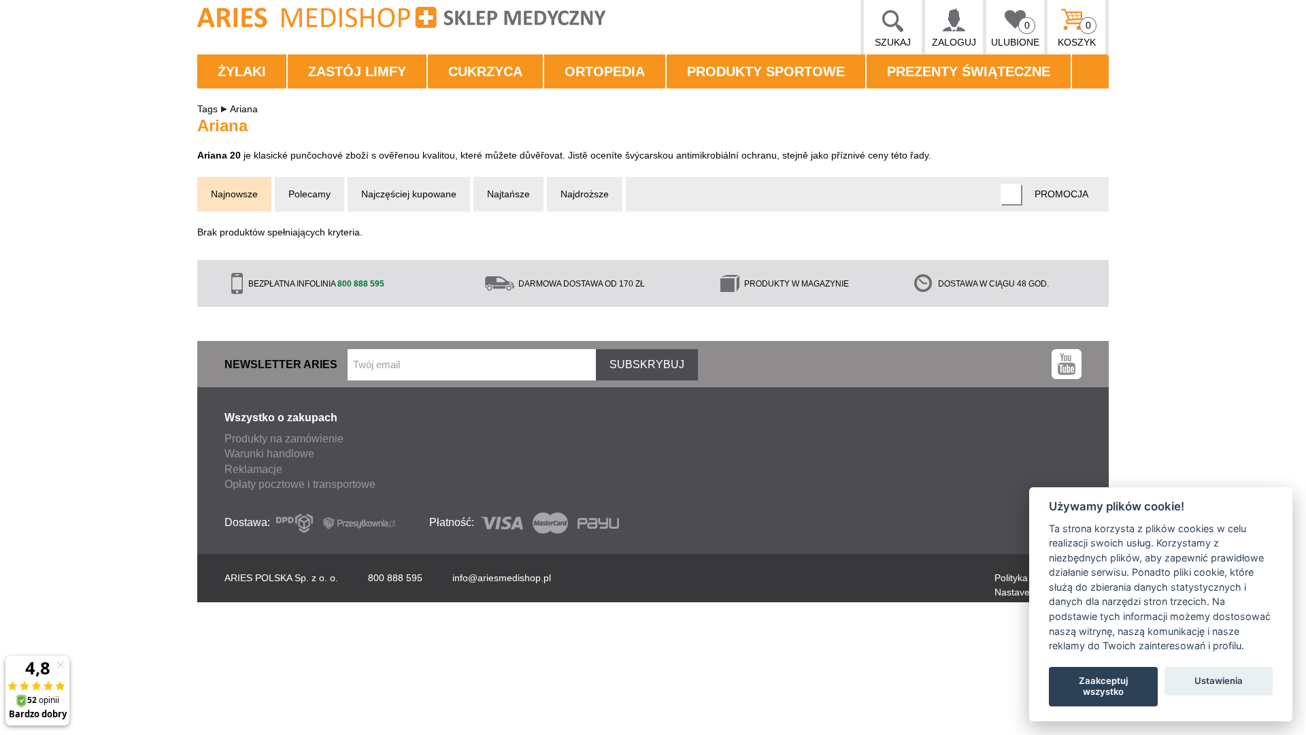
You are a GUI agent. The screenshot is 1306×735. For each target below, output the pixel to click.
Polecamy (309, 194)
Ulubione (1015, 34)
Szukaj (893, 42)
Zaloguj (954, 42)
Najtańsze (508, 194)
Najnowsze (234, 194)
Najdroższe (584, 194)
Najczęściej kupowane (408, 194)
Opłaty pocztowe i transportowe (299, 484)
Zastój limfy (357, 71)
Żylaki (242, 71)
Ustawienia (1218, 680)
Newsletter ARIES (280, 364)
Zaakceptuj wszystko (1103, 686)
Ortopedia (605, 71)
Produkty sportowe (766, 71)
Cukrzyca (485, 71)
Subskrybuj (646, 364)
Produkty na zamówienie (284, 438)
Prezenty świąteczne (968, 71)
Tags (207, 108)
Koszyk (1077, 34)
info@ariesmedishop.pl (501, 577)
